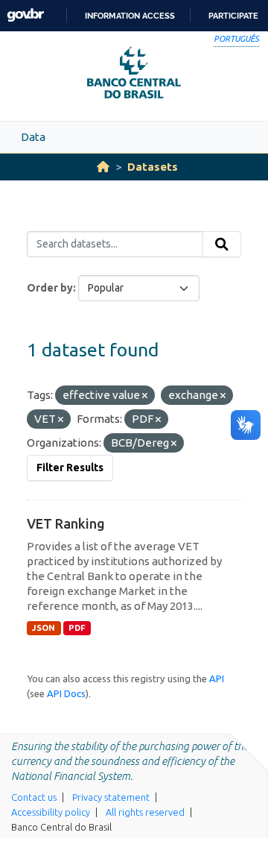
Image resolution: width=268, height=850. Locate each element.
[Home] (103, 166)
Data (33, 136)
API (216, 678)
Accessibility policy (50, 812)
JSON (43, 627)
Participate (233, 15)
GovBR (25, 15)
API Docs (66, 693)
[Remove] (144, 395)
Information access (130, 15)
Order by (50, 288)
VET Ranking (66, 523)
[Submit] (221, 244)
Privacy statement (111, 797)
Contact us (34, 797)
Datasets (152, 166)
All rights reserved (145, 812)
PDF (77, 627)
